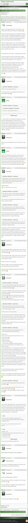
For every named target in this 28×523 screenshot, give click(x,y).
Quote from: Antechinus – (10, 105)
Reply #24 (3, 445)
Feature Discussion (15, 8)
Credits (14, 520)
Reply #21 (3, 240)
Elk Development (7, 8)
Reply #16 (3, 77)
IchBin (7, 100)
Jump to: (13, 514)
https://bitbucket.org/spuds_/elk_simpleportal (11, 452)
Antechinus (9, 81)
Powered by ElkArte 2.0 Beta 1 (6, 520)
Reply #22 (3, 274)
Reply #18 (3, 133)
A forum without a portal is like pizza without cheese (13, 10)
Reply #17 (3, 97)
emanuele (8, 171)
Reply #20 (3, 168)
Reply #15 (3, 22)
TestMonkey (9, 25)
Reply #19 (3, 147)
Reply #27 (3, 490)
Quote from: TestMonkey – (10, 86)
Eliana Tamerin (9, 460)
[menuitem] (27, 4)
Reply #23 (3, 395)
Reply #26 (3, 470)
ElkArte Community (7, 1)
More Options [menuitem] (4, 507)
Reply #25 (3, 458)
